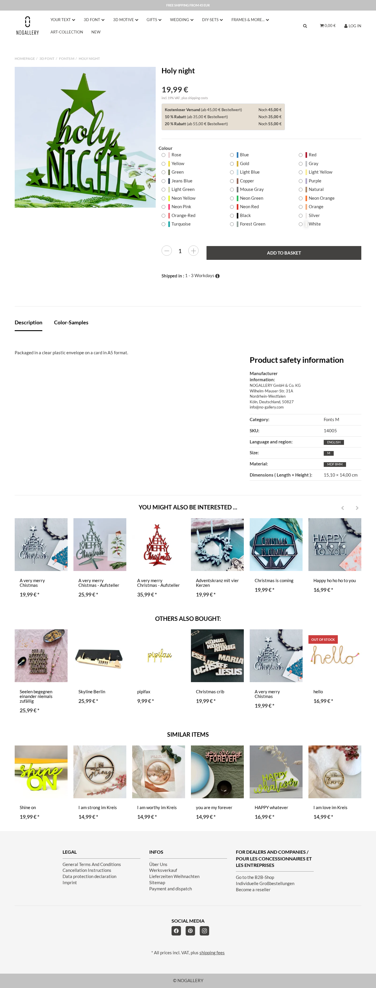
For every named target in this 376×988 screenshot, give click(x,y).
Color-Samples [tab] (71, 322)
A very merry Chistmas (32, 583)
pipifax (143, 691)
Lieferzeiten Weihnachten (174, 876)
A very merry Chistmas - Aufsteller (98, 583)
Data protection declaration (89, 876)
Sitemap (157, 882)
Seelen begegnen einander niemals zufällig (36, 696)
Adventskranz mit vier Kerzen (217, 583)
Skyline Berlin (91, 691)
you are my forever (214, 807)
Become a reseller (253, 889)
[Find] (305, 25)
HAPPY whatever (271, 807)
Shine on (28, 807)
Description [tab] (28, 322)
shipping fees (212, 952)
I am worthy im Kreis (157, 807)
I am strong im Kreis (97, 807)
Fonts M (331, 419)
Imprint (70, 882)
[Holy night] (85, 137)
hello (318, 691)
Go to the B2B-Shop (255, 877)
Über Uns (158, 864)
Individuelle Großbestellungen (265, 883)
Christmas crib (210, 691)
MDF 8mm (335, 464)
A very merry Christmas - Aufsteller (158, 583)
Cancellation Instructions (87, 870)
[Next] (357, 508)
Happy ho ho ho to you (334, 580)
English (333, 442)
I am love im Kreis (330, 807)
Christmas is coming (274, 580)
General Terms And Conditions (92, 864)
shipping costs (198, 98)
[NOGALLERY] (28, 25)
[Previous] (342, 508)
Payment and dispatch (170, 888)
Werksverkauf (163, 870)
